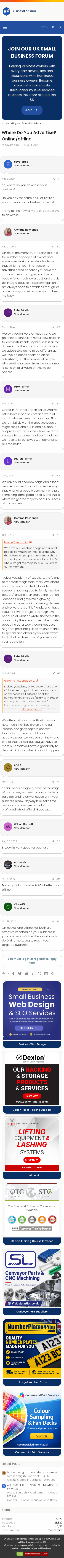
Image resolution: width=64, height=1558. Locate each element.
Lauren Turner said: (16, 542)
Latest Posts (11, 1464)
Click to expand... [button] (31, 709)
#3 (58, 327)
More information (32, 1553)
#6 (58, 535)
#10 (58, 879)
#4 (58, 403)
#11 (58, 921)
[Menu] (5, 27)
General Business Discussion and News (32, 1500)
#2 (58, 246)
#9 (58, 841)
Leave (44, 1553)
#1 (59, 178)
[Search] (60, 27)
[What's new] (53, 27)
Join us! (32, 110)
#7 (58, 673)
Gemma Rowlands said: (19, 680)
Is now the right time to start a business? (33, 1472)
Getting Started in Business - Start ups (31, 1480)
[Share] (54, 179)
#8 (58, 782)
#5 (58, 475)
